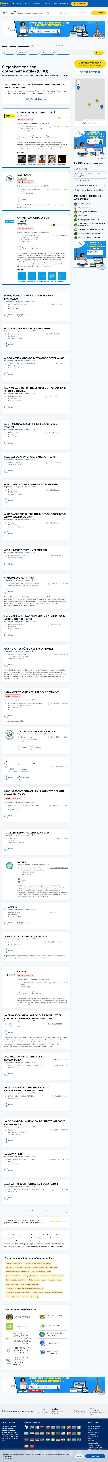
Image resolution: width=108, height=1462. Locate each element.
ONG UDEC (23, 175)
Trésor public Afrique (13, 1297)
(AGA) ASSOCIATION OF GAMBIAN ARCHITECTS (29, 457)
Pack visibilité (79, 4)
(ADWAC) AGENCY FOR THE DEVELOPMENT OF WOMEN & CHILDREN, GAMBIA (34, 389)
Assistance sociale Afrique (41, 1271)
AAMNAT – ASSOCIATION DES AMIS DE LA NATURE (31, 1184)
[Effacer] (48, 13)
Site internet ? (65, 53)
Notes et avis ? (48, 53)
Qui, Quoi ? (14, 11)
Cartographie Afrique (30, 1276)
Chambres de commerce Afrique (52, 1276)
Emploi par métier (93, 1428)
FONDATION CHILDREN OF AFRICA (88, 190)
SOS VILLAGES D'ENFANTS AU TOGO (33, 220)
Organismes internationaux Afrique (18, 1293)
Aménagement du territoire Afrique (44, 1267)
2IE (5, 761)
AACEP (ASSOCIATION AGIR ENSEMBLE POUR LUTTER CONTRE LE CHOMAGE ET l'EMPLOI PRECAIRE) (32, 1017)
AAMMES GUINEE (13, 1154)
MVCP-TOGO (53, 1343)
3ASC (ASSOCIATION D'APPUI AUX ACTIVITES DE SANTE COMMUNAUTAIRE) (34, 793)
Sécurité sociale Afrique (53, 1293)
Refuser (80, 1456)
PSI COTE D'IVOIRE (82, 181)
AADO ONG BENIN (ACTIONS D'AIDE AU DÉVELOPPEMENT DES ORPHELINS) (34, 1123)
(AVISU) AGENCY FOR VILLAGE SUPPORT (25, 550)
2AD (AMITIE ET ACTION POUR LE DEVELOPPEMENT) (31, 692)
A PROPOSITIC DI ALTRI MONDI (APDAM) (25, 936)
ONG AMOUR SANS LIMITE (55, 1316)
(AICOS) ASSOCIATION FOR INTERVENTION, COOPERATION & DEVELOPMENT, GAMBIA (35, 516)
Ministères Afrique (12, 1284)
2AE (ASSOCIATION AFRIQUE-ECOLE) (36, 731)
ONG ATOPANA (54, 1326)
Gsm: (59, 189)
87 (47, 1211)
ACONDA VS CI (80, 169)
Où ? (60, 11)
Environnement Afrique (37, 1280)
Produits (34, 53)
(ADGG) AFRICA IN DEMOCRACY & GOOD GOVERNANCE (34, 358)
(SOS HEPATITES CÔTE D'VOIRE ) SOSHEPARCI (28, 648)
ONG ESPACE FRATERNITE (52, 1352)
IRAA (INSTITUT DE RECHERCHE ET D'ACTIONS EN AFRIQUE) (20, 1361)
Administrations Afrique (14, 1263)
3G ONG (21, 862)
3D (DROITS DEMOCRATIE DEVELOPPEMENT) (27, 832)
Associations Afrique (13, 1276)
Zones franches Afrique (31, 1297)
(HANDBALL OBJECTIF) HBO (19, 577)
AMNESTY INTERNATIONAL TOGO (35, 112)
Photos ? (22, 53)
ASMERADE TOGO (22, 1317)
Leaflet (86, 120)
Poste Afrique (38, 1293)
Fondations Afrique (54, 1280)
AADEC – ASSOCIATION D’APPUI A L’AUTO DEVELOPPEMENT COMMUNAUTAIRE (26, 1089)
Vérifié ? (11, 53)
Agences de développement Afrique (38, 1263)
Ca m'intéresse (38, 99)
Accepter (95, 1456)
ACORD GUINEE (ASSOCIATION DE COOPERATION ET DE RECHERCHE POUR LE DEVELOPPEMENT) (22, 1338)
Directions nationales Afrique (16, 1280)
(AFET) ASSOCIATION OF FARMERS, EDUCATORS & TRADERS (30, 425)
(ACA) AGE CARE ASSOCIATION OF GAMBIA (27, 328)
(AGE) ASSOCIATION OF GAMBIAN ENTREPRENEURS (31, 484)
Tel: (60, 126)
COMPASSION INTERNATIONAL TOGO (90, 185)
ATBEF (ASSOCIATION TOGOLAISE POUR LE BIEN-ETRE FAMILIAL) (22, 1350)
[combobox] (4, 13)
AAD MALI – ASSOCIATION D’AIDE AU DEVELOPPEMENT (24, 1058)
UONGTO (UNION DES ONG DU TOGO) (56, 1334)
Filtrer (99, 53)
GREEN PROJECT (22, 1327)
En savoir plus (7, 1458)
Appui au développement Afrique (17, 1271)
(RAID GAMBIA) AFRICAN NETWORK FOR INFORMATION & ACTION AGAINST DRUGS (34, 617)
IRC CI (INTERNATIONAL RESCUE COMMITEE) (87, 175)
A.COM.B (22, 971)
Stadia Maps (91, 120)
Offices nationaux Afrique (30, 1284)
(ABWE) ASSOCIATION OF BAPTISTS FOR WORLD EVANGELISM (30, 297)
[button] (90, 105)
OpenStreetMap (97, 120)
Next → (67, 1210)
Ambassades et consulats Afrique (18, 1267)
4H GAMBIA (10, 907)
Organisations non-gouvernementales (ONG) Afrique (24, 1288)
